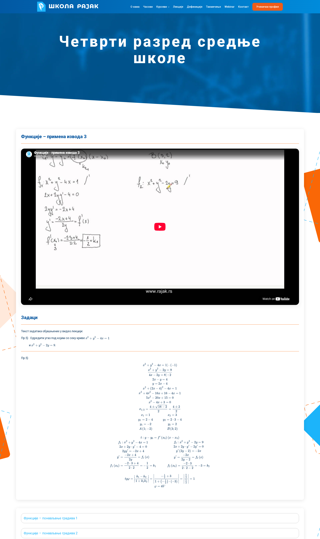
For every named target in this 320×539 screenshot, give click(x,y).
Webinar (229, 6)
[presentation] (98, 338)
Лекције (178, 6)
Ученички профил (267, 6)
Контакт (243, 6)
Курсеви (161, 6)
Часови (148, 6)
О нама (135, 6)
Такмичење (213, 6)
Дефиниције (194, 6)
